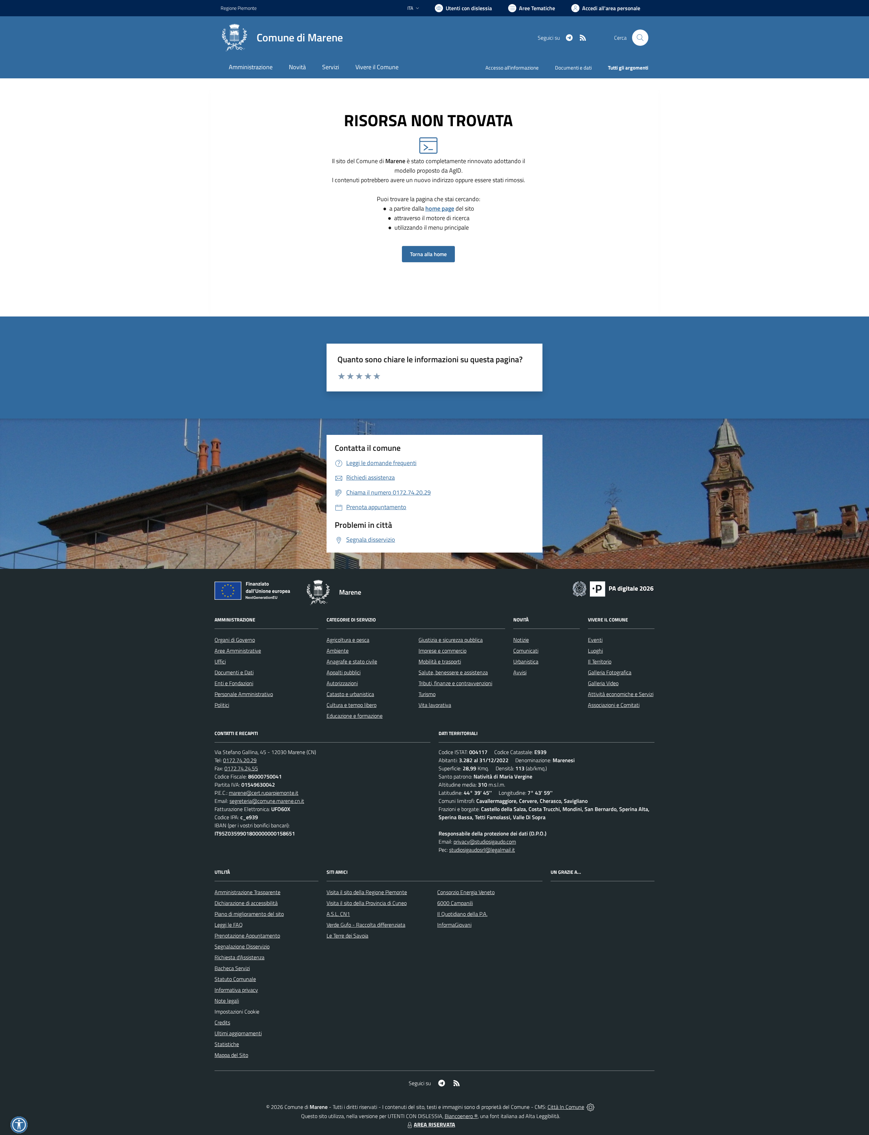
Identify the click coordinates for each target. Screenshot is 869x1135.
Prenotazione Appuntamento (247, 935)
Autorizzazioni (342, 683)
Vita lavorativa (435, 705)
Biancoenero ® (461, 1116)
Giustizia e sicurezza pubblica (451, 640)
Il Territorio (599, 661)
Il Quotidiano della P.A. (462, 914)
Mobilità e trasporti (440, 661)
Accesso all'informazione (512, 68)
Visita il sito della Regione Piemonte (367, 892)
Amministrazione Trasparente (247, 892)
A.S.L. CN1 (338, 914)
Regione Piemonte (239, 8)
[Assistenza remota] (590, 1107)
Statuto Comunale (235, 979)
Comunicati (525, 651)
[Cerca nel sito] (640, 38)
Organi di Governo (235, 640)
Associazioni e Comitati (614, 705)
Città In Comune (566, 1107)
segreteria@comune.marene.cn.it (266, 801)
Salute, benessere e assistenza (453, 672)
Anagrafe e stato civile (352, 661)
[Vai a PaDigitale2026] (613, 588)
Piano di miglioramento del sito (249, 914)
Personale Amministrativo (244, 694)
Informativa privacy (236, 990)
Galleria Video (603, 683)
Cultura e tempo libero (351, 705)
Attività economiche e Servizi (620, 694)
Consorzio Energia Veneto (466, 892)
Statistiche (227, 1044)
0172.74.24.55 (241, 768)
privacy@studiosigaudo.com (485, 842)
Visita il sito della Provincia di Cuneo (367, 903)
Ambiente (338, 651)
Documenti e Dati (234, 672)
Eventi (595, 640)
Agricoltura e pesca (348, 640)
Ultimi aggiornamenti (238, 1033)
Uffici (220, 661)
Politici (222, 705)
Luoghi (595, 651)
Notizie (521, 640)
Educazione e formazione (355, 716)
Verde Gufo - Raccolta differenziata (366, 925)
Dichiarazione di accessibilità (246, 903)
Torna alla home (428, 254)
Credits (222, 1022)
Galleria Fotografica (609, 672)
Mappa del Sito (231, 1055)
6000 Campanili (455, 903)
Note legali (227, 1001)
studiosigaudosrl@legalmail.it (482, 850)
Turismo (427, 694)
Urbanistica (525, 661)
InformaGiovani (454, 925)
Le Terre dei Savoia (347, 935)
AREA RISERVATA (434, 1124)
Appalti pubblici (343, 672)
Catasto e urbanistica (350, 694)
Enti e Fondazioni (234, 683)
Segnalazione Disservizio (242, 946)
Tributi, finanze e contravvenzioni (455, 683)
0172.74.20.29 (240, 760)
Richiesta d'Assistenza (239, 957)
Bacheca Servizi (232, 968)
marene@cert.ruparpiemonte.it (263, 793)
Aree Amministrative (238, 651)
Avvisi (519, 672)
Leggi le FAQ (229, 925)
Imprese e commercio (442, 651)
